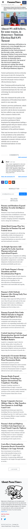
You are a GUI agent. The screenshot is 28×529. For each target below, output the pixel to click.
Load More (14, 469)
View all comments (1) (8, 176)
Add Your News (5, 514)
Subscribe (23, 194)
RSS (4, 516)
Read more (4, 511)
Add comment (22, 157)
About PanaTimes (6, 526)
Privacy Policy (15, 526)
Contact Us (15, 524)
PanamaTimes (14, 2)
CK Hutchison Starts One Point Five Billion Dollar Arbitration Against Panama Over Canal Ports (14, 9)
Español (24, 4)
